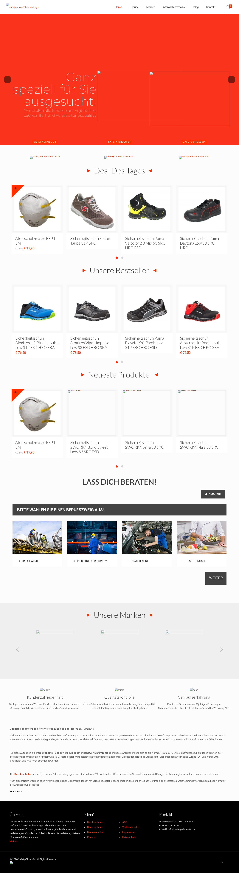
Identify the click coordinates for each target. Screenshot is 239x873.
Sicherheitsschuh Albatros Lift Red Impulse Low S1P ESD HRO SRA (201, 343)
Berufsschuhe (94, 822)
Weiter (13, 841)
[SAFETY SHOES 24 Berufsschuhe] (194, 157)
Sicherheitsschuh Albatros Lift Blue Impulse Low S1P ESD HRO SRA (37, 343)
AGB (124, 822)
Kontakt (91, 837)
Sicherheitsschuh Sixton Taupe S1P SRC (90, 240)
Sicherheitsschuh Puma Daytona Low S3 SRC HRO (199, 243)
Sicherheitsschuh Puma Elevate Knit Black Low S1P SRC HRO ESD (144, 343)
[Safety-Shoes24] (22, 7)
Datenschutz (129, 837)
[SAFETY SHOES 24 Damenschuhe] (119, 157)
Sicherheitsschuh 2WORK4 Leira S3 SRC (144, 444)
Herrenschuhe (94, 827)
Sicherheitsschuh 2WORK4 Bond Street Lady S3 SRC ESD (89, 447)
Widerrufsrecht (130, 827)
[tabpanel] (37, 219)
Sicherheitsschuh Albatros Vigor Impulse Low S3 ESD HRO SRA (89, 343)
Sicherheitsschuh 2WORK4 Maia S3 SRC (199, 444)
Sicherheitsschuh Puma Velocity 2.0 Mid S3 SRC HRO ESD (145, 243)
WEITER (216, 578)
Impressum (128, 832)
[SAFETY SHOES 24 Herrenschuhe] (45, 157)
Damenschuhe (95, 832)
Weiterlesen (16, 791)
